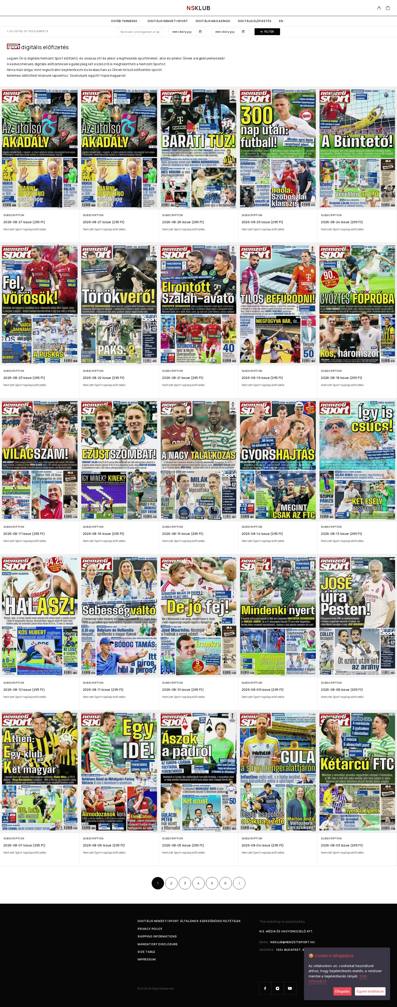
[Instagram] (278, 988)
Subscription (13, 215)
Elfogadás (342, 991)
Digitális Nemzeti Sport (168, 21)
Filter (269, 32)
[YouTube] (290, 988)
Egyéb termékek (124, 21)
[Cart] (388, 8)
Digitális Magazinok (213, 21)
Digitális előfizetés (254, 21)
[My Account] (379, 8)
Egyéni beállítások (370, 991)
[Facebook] (265, 988)
